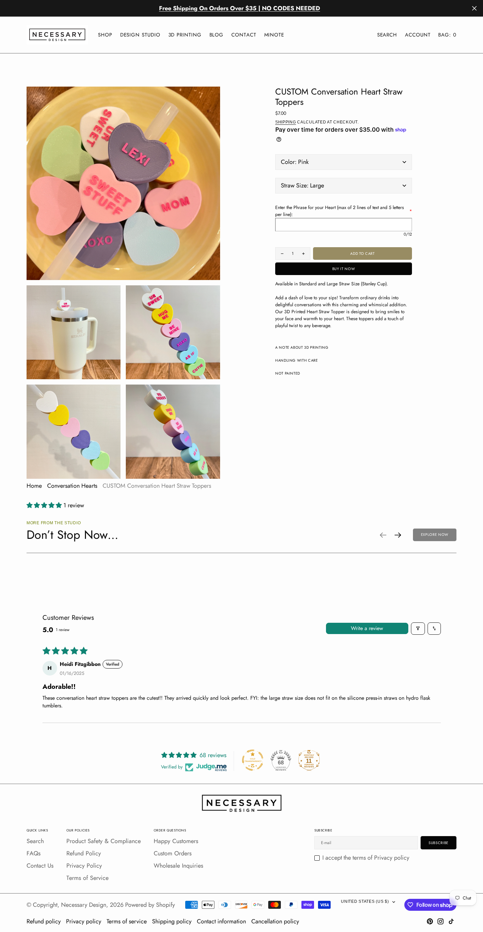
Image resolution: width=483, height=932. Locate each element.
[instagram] (440, 921)
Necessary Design (83, 904)
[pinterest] (430, 921)
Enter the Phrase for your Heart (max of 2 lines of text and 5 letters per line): (343, 211)
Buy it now (343, 268)
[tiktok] (451, 921)
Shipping (285, 122)
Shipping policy (172, 921)
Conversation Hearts (72, 485)
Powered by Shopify (150, 904)
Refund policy (44, 921)
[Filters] (418, 628)
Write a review (367, 628)
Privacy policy (83, 921)
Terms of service (127, 921)
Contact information (221, 921)
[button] (417, 35)
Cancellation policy (275, 921)
